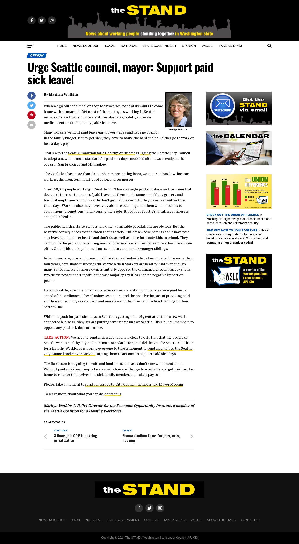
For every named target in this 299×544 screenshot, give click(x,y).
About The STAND (221, 520)
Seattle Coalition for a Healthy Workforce (101, 153)
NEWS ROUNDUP (86, 46)
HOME (62, 46)
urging (145, 153)
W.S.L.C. (207, 46)
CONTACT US (250, 520)
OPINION (189, 46)
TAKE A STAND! (230, 46)
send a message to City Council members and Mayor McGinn (134, 384)
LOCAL (110, 46)
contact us (113, 394)
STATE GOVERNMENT (159, 46)
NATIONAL (129, 46)
